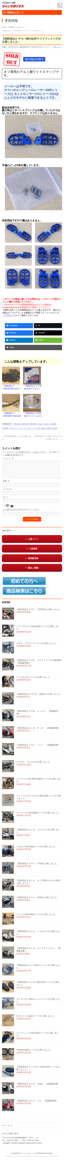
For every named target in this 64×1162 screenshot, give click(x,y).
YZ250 (46, 424)
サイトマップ (7, 1125)
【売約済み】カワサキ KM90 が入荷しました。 (39, 694)
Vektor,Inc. (46, 1156)
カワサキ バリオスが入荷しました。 (34, 762)
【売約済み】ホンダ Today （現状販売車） (38, 1084)
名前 (6, 481)
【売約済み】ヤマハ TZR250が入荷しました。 (39, 609)
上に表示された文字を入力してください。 (22, 509)
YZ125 (40, 424)
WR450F (33, 424)
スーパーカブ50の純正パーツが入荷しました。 (38, 812)
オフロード (13, 428)
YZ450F (5, 428)
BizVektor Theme (32, 1156)
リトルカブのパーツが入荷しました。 (34, 677)
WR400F (25, 424)
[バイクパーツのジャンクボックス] (13, 5)
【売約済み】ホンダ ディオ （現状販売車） (38, 728)
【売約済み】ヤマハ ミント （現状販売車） (38, 745)
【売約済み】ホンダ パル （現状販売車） (37, 1100)
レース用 (36, 428)
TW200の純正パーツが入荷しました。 (34, 1050)
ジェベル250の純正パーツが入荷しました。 (36, 914)
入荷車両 (33, 548)
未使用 (48, 428)
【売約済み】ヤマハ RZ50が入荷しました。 (37, 897)
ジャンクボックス (28, 1153)
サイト (6, 497)
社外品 (54, 428)
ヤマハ (29, 428)
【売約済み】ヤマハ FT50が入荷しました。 (37, 863)
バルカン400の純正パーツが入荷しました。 (36, 846)
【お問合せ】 (9, 315)
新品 (43, 428)
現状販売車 (33, 558)
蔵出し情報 (33, 568)
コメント (8, 458)
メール (7, 489)
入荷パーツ (57, 47)
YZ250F (53, 424)
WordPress (18, 1156)
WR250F (17, 424)
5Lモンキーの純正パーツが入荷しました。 (36, 1016)
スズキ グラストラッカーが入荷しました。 (37, 643)
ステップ (22, 428)
